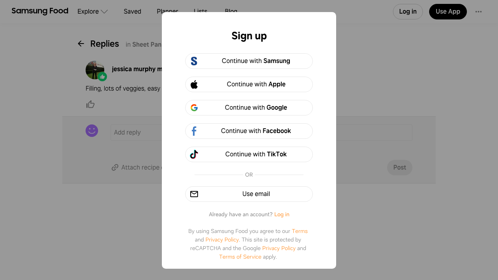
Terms (300, 231)
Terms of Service (240, 256)
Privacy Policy (222, 239)
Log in (281, 214)
